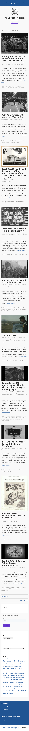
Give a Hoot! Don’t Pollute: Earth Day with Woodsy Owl (13, 515)
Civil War (8, 664)
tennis (10, 419)
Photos (17, 677)
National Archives (5, 87)
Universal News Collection (7, 396)
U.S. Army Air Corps (8, 340)
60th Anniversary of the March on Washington (13, 116)
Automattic (14, 728)
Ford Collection (10, 86)
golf (2, 417)
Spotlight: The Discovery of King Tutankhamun (13, 229)
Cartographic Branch (11, 661)
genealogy (23, 587)
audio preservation (9, 201)
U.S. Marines (22, 340)
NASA (22, 669)
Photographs (9, 286)
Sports (7, 394)
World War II (11, 310)
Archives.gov (4, 709)
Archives (20, 119)
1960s (7, 658)
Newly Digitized (16, 201)
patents (22, 675)
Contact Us (4, 713)
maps (5, 666)
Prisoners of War (15, 286)
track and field (15, 419)
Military (8, 339)
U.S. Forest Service (13, 521)
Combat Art (7, 360)
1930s (4, 658)
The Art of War (8, 335)
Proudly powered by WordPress (10, 727)
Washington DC (14, 688)
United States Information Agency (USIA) (18, 394)
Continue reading (5, 197)
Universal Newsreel (16, 686)
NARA (23, 86)
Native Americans (19, 64)
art (9, 658)
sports (7, 419)
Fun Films (14, 393)
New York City (17, 675)
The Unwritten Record (14, 18)
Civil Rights (7, 140)
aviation (11, 658)
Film (6, 86)
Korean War (4, 339)
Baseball (22, 416)
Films (6, 64)
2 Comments (8, 420)
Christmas (21, 661)
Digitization (9, 181)
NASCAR (20, 417)
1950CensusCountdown (10, 587)
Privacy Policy (4, 720)
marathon (6, 417)
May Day (9, 469)
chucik (11, 62)
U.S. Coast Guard (16, 340)
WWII (12, 693)
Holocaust (20, 284)
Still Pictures (8, 120)
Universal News (15, 309)
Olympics (3, 394)
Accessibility (4, 706)
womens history (17, 396)
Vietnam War (7, 342)
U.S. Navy (18, 234)
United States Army (19, 682)
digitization (14, 664)
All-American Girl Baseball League (12, 416)
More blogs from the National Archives (11, 716)
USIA (22, 686)
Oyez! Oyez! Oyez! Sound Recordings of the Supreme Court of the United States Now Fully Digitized (13, 173)
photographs (6, 677)
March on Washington (17, 140)
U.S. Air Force (21, 339)
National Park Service (8, 675)
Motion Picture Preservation (16, 666)
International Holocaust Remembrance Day (13, 281)
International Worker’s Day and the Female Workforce (13, 444)
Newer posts (24, 600)
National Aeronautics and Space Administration (11, 671)
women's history (7, 690)
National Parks (21, 673)
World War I (12, 342)
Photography (13, 677)
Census (23, 567)
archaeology (21, 233)
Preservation (21, 677)
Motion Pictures (11, 64)
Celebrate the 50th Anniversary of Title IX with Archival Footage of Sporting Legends (13, 386)
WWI (10, 693)
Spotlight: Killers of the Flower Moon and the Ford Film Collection (13, 58)
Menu (15, 22)
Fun (20, 520)
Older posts (4, 596)
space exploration (6, 680)
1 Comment (21, 87)
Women (20, 688)
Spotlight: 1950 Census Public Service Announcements (13, 563)
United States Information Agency (12, 684)
